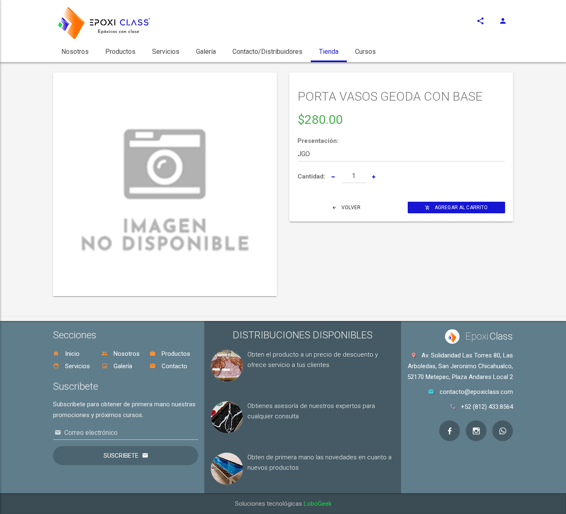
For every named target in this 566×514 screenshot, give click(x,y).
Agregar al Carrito (460, 207)
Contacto (173, 366)
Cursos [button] (365, 52)
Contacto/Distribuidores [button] (267, 52)
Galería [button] (206, 52)
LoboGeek (317, 503)
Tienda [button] (329, 52)
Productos (175, 353)
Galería (122, 366)
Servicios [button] (165, 52)
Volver (350, 207)
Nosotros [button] (75, 52)
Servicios (76, 366)
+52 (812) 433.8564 (487, 406)
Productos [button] (120, 52)
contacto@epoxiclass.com (476, 392)
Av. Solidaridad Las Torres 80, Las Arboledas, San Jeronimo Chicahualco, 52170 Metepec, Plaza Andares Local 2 (460, 366)
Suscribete (121, 455)
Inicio (71, 353)
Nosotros (126, 353)
